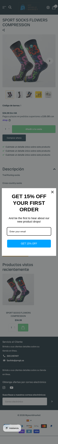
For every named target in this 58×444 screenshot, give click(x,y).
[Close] (52, 192)
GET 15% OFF (29, 243)
